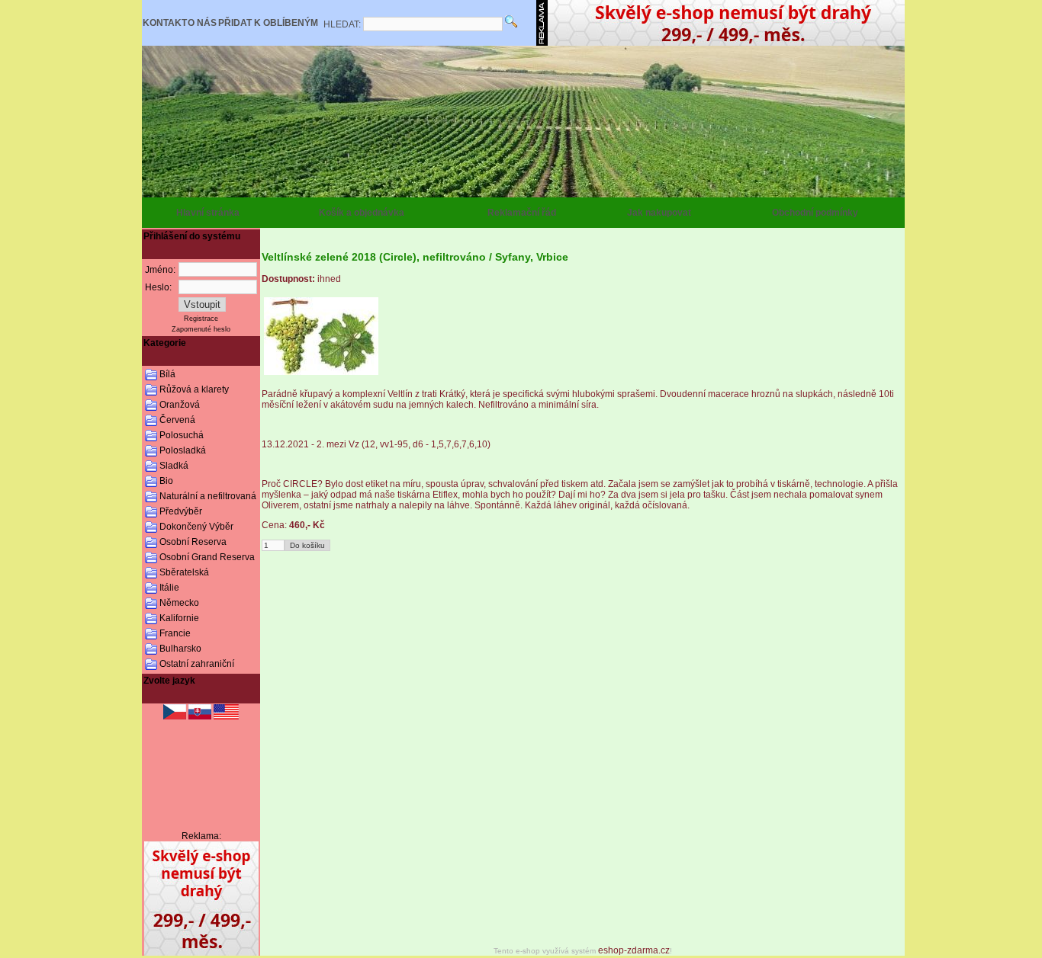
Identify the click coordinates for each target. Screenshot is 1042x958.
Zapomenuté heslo (201, 329)
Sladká (173, 465)
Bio (166, 481)
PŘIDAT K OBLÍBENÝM (268, 23)
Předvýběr (180, 511)
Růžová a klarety (194, 389)
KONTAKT (165, 23)
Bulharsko (180, 648)
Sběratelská (184, 572)
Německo (179, 603)
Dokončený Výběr (196, 526)
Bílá (167, 374)
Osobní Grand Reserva (207, 557)
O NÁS (202, 23)
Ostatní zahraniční (196, 663)
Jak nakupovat (659, 212)
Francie (175, 633)
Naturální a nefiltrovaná (207, 496)
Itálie (169, 587)
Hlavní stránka (208, 212)
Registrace (201, 318)
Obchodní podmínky (815, 212)
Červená (177, 420)
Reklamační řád (521, 212)
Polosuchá (181, 435)
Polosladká (182, 450)
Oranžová (179, 404)
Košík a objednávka (361, 212)
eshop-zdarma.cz (634, 950)
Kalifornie (179, 618)
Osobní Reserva (193, 542)
